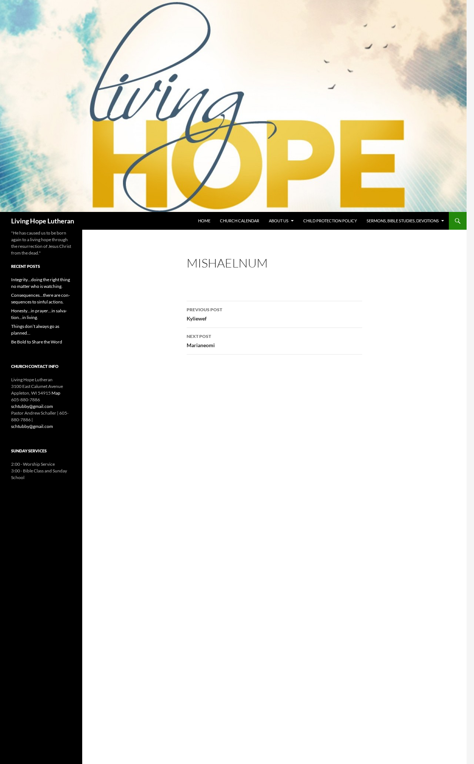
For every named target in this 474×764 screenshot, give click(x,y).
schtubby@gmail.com (32, 406)
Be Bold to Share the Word (36, 342)
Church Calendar (239, 220)
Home (204, 220)
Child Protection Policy (330, 220)
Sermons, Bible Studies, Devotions (403, 220)
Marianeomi (201, 340)
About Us (278, 220)
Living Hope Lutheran (42, 221)
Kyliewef (204, 314)
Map (55, 393)
